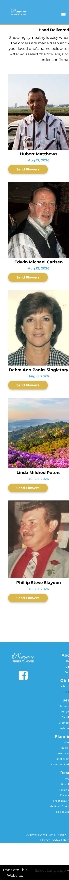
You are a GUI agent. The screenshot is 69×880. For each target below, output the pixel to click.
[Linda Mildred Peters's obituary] (38, 400)
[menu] (63, 14)
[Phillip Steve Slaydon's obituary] (38, 502)
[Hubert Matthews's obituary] (38, 76)
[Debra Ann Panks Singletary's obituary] (38, 292)
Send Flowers (28, 169)
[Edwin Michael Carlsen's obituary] (38, 184)
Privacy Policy (49, 839)
